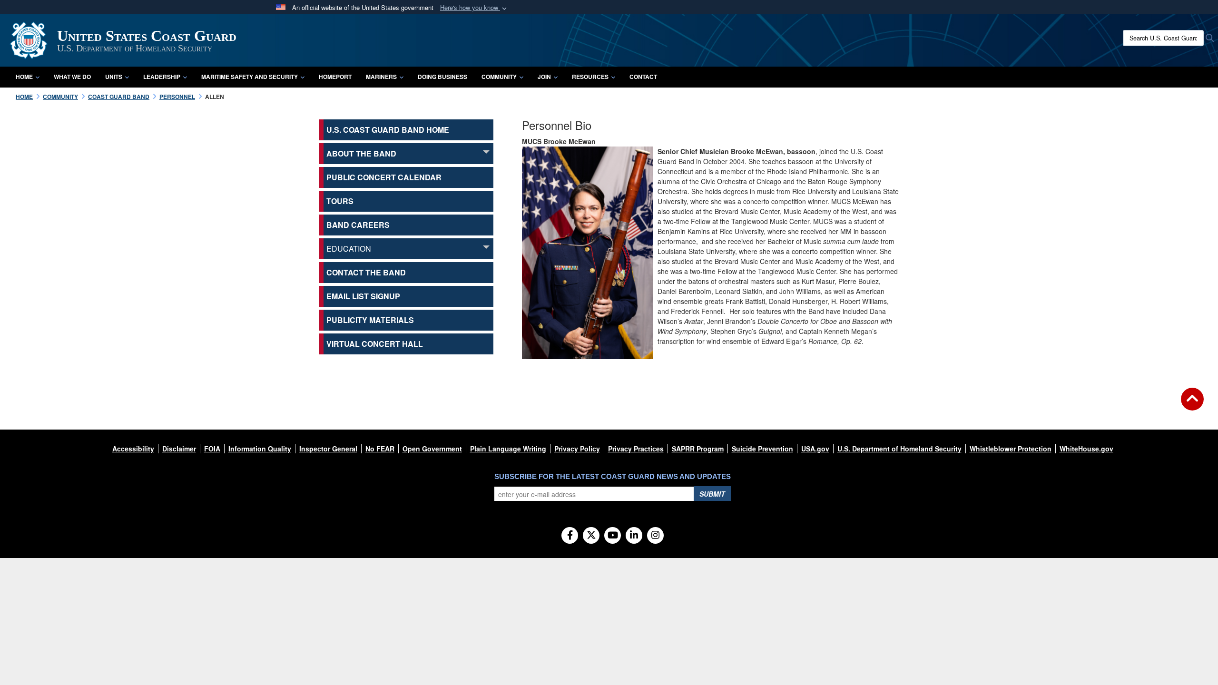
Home (24, 76)
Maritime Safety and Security (249, 76)
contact (643, 76)
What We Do (72, 76)
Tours (340, 201)
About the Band (361, 153)
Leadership (161, 76)
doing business (442, 76)
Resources (590, 76)
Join (544, 76)
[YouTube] (612, 535)
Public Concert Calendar (384, 177)
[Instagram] (655, 535)
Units (113, 76)
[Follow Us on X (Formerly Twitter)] (591, 535)
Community (499, 76)
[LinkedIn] (634, 535)
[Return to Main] (1192, 405)
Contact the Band (366, 272)
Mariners (381, 76)
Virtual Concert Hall (374, 343)
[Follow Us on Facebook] (569, 535)
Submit (712, 494)
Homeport (335, 76)
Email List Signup (363, 296)
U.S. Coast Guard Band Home (387, 129)
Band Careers (358, 224)
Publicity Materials (370, 319)
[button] (474, 8)
